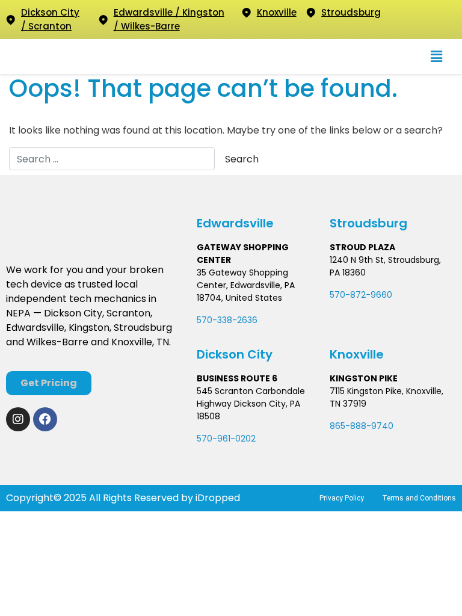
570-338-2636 (227, 320)
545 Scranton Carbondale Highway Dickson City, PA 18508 (251, 403)
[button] (436, 56)
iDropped (216, 498)
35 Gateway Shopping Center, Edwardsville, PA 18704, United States (246, 285)
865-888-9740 (361, 426)
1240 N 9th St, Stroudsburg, (385, 260)
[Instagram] (18, 419)
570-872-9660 (361, 295)
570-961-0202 (226, 439)
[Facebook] (45, 419)
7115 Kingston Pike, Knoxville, (386, 391)
